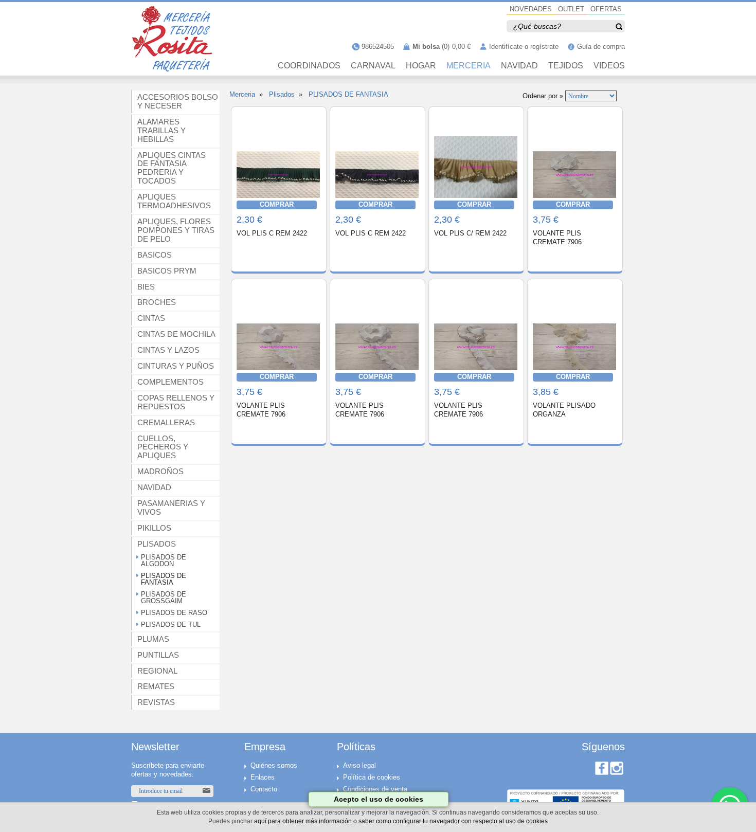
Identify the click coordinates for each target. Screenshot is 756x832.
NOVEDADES (531, 9)
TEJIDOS (565, 66)
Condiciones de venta (375, 789)
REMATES (155, 686)
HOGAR (421, 66)
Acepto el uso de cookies (378, 799)
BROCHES (156, 302)
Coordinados (309, 66)
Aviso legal (359, 765)
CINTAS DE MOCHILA (176, 334)
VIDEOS (609, 66)
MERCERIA (468, 66)
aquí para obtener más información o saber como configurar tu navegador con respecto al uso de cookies (401, 821)
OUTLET (571, 9)
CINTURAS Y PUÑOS (175, 365)
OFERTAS (606, 9)
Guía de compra (601, 46)
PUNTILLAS (158, 654)
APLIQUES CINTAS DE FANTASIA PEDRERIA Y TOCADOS (171, 168)
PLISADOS (156, 543)
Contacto (263, 789)
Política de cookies (371, 777)
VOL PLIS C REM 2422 (272, 233)
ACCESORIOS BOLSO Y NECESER (177, 101)
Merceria (242, 94)
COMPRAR (277, 204)
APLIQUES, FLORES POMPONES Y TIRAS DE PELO (175, 230)
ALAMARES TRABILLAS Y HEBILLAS (161, 130)
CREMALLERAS (166, 422)
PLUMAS (153, 639)
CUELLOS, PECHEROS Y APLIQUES (162, 447)
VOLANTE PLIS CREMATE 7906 (557, 237)
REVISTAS (156, 702)
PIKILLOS (154, 527)
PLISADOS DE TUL (171, 624)
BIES (146, 286)
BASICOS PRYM (166, 270)
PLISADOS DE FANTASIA (163, 579)
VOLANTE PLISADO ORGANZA (564, 410)
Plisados (282, 94)
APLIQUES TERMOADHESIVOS (174, 201)
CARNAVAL (373, 66)
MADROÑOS (160, 471)
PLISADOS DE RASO (174, 613)
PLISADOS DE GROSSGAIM (163, 597)
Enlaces (262, 777)
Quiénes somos (273, 765)
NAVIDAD (519, 66)
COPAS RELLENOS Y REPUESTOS (175, 402)
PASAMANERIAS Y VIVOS (171, 507)
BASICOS (154, 254)
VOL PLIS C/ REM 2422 (470, 233)
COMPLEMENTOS (170, 381)
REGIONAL (157, 670)
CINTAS (151, 318)
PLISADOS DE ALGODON (163, 560)
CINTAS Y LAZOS (168, 350)
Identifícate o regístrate (524, 46)
